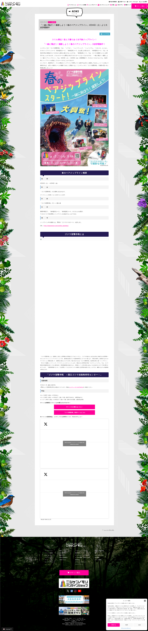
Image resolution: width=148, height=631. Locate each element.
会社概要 (97, 557)
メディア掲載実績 (99, 550)
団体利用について (79, 553)
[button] (145, 601)
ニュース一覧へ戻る (109, 530)
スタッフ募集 (98, 559)
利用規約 (77, 559)
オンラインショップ (104, 4)
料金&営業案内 (113, 1)
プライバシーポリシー (126, 628)
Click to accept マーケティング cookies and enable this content (74, 443)
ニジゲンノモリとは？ (133, 1)
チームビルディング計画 (81, 555)
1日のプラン (120, 4)
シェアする (106, 34)
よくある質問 (144, 1)
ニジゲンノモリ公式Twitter (76, 387)
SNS (96, 553)
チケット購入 (141, 6)
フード (46, 559)
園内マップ (128, 4)
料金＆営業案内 (63, 557)
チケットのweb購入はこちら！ (74, 407)
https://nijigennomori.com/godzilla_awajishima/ (56, 225)
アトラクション (72, 4)
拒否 (126, 625)
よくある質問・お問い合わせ (82, 557)
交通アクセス (123, 1)
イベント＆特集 (82, 4)
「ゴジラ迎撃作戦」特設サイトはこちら (74, 412)
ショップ (47, 557)
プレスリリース (79, 564)
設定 (139, 625)
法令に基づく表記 (99, 555)
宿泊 (113, 4)
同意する (113, 625)
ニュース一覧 (48, 555)
